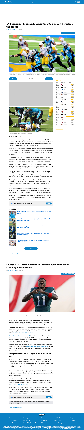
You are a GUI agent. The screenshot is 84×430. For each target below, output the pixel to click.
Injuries (41, 2)
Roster (36, 2)
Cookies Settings (58, 423)
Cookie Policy (71, 420)
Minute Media (9, 426)
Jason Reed (11, 29)
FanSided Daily (13, 420)
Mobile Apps (71, 418)
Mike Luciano (12, 270)
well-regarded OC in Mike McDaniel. (19, 384)
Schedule (25, 2)
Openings (25, 418)
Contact (43, 418)
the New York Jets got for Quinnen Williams (37, 346)
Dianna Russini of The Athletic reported (19, 336)
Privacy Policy (44, 420)
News (14, 2)
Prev (13, 78)
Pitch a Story (26, 420)
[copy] (17, 33)
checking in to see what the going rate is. (24, 332)
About (10, 418)
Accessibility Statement (29, 423)
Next (49, 78)
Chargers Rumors (17, 407)
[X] (75, 1)
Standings (30, 2)
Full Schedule (60, 128)
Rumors (19, 2)
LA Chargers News (17, 253)
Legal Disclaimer (13, 423)
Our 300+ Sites (57, 418)
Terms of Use (57, 420)
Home (10, 253)
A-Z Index (43, 423)
